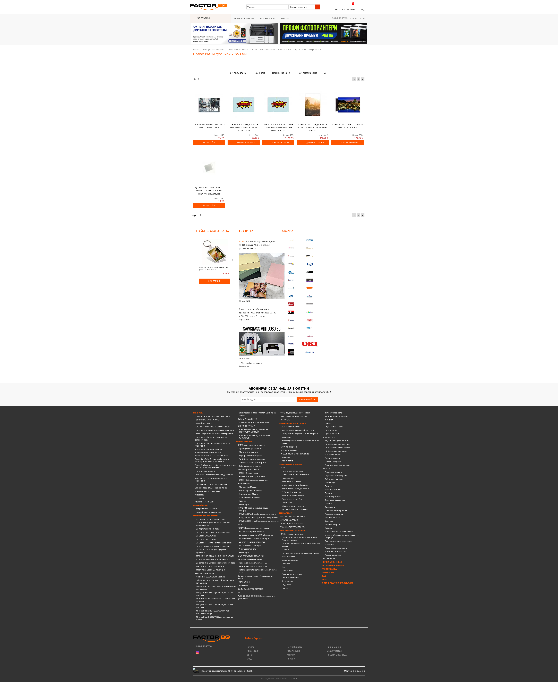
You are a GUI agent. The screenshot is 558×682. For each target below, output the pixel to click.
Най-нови (259, 72)
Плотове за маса (332, 458)
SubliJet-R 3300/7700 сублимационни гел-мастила (214, 606)
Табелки (328, 528)
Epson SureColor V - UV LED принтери (211, 455)
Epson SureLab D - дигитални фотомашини (214, 430)
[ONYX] (291, 336)
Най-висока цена (307, 72)
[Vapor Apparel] (309, 264)
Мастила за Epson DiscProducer (210, 566)
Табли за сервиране (334, 479)
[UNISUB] (309, 296)
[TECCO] (309, 288)
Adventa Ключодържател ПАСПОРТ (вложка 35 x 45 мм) (214, 268)
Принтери (198, 412)
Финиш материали (247, 549)
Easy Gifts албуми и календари (294, 509)
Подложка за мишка (334, 426)
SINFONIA (243, 585)
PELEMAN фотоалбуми (290, 492)
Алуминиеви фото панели (336, 440)
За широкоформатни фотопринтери (213, 546)
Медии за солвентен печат (250, 559)
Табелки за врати (332, 524)
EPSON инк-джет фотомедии (252, 476)
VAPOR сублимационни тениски (295, 412)
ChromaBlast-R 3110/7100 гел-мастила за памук (214, 618)
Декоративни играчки (292, 574)
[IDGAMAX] (309, 352)
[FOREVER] (291, 264)
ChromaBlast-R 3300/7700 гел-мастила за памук (257, 414)
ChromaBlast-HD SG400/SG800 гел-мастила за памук (215, 599)
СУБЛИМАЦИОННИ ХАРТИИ (251, 555)
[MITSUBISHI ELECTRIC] (291, 352)
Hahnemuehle (244, 483)
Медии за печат (244, 441)
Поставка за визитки (334, 514)
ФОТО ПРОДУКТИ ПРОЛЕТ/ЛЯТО (337, 583)
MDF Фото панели (333, 454)
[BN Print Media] (309, 280)
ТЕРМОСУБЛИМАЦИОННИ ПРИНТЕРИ (212, 416)
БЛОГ (324, 579)
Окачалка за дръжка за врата (338, 541)
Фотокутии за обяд (333, 412)
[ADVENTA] (291, 304)
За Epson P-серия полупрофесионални (213, 542)
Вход (362, 9)
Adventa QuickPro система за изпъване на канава (299, 442)
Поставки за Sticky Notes (336, 510)
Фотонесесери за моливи (336, 416)
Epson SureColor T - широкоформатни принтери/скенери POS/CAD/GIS (212, 460)
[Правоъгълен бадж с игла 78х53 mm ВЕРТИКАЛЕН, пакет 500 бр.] (313, 105)
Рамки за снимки (332, 489)
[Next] (362, 35)
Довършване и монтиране (292, 423)
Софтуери (199, 498)
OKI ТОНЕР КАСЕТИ (246, 426)
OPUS (283, 467)
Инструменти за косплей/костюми (298, 430)
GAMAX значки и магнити (238, 49)
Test (324, 576)
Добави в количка (246, 142)
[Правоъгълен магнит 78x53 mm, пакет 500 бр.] (347, 105)
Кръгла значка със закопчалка (339, 531)
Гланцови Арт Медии (248, 494)
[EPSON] (309, 240)
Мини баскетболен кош (336, 551)
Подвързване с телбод (292, 499)
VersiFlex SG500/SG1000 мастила (210, 576)
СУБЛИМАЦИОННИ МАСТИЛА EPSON (213, 559)
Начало (196, 49)
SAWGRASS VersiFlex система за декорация (214, 474)
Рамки (285, 567)
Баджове (286, 563)
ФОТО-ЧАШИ (329, 558)
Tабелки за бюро (332, 517)
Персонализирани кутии (336, 548)
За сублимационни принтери (252, 542)
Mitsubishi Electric (204, 423)
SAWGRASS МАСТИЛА (204, 573)
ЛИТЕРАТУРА (328, 572)
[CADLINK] (309, 328)
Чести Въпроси (294, 647)
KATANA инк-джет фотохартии (251, 445)
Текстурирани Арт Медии (250, 490)
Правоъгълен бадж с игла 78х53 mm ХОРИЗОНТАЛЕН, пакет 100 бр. (243, 127)
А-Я (326, 72)
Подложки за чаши (333, 472)
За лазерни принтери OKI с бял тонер (256, 535)
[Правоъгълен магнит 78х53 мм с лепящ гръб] (209, 105)
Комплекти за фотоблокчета (295, 485)
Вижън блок (287, 570)
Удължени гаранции (204, 501)
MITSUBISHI (244, 582)
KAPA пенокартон (288, 446)
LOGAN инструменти (289, 426)
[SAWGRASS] (291, 248)
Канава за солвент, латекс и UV (253, 562)
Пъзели (328, 486)
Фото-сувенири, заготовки (213, 49)
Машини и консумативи (293, 506)
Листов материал (333, 461)
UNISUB (326, 468)
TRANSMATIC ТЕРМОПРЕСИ (292, 527)
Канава (242, 501)
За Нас (250, 654)
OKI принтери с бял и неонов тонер (211, 487)
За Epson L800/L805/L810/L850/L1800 (212, 532)
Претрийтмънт (200, 505)
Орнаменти (330, 507)
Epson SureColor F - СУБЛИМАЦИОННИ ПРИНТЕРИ (212, 444)
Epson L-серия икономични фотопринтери (214, 433)
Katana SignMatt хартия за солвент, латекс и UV (258, 571)
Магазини (340, 9)
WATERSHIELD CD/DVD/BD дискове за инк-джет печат (257, 597)
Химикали (329, 419)
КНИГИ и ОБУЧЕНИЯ (332, 562)
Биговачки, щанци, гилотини (295, 474)
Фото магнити (288, 556)
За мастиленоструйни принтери (254, 538)
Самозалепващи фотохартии (252, 462)
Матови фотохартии (248, 452)
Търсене (291, 658)
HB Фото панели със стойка (337, 447)
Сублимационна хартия (250, 466)
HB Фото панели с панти (336, 451)
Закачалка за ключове (335, 500)
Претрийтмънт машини (206, 508)
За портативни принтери (207, 528)
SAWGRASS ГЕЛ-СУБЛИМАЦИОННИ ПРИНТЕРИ (211, 479)
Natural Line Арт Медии (249, 497)
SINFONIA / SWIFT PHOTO (207, 419)
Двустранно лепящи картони (293, 416)
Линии (328, 423)
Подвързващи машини (292, 471)
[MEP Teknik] (309, 336)
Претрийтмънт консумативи (208, 512)
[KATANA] (309, 248)
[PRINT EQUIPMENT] (291, 344)
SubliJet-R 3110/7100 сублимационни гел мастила (214, 593)
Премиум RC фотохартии (250, 448)
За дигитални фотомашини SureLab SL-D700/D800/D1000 (214, 524)
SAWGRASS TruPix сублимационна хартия (258, 514)
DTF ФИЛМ (285, 419)
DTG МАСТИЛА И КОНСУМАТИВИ (254, 422)
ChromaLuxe (329, 437)
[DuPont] (309, 320)
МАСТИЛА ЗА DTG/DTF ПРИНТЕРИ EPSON (215, 555)
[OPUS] (291, 312)
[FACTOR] (291, 240)
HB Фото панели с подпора (337, 444)
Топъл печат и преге (291, 481)
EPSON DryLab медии (248, 473)
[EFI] (291, 296)
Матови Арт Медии (247, 487)
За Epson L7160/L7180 (206, 535)
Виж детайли (209, 142)
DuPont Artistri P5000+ (248, 419)
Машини (286, 457)
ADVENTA (284, 549)
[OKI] (309, 344)
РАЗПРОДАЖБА (267, 18)
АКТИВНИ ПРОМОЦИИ (333, 565)
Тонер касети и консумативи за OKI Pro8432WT (255, 436)
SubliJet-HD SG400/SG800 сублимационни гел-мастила (215, 581)
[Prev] (195, 35)
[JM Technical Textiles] (309, 272)
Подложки (286, 584)
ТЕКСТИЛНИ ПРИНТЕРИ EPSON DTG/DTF (213, 426)
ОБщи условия (334, 650)
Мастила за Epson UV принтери (210, 569)
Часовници (330, 482)
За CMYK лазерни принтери (251, 531)
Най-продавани (237, 72)
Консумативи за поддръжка (207, 491)
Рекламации (253, 650)
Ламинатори (288, 478)
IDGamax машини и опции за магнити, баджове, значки (299, 538)
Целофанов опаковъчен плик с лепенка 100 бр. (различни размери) (209, 190)
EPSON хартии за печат (248, 469)
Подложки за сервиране (336, 475)
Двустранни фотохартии (250, 455)
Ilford (240, 524)
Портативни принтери (205, 471)
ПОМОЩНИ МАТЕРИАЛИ (291, 523)
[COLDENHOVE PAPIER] (291, 288)
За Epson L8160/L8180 (206, 539)
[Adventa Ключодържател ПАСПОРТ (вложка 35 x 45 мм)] (215, 252)
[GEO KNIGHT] (309, 312)
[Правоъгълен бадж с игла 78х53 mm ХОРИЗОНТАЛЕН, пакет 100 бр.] (244, 105)
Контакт (291, 654)
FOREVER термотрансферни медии (253, 528)
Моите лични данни (354, 670)
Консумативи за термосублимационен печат (255, 577)
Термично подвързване (293, 495)
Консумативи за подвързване (295, 488)
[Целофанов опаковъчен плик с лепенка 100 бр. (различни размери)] (209, 168)
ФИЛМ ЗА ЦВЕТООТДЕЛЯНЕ (250, 589)
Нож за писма (331, 430)
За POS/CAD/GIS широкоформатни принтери (212, 551)
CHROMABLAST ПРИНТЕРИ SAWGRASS (212, 484)
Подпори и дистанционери (337, 465)
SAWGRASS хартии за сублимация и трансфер (254, 509)
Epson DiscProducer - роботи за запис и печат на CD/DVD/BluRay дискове (215, 466)
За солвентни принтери (250, 545)
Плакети (328, 493)
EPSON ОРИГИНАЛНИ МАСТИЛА (210, 519)
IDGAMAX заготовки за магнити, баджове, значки (271, 49)
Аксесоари (199, 494)
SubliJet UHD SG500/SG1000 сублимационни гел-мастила (216, 587)
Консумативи (288, 460)
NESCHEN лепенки (288, 450)
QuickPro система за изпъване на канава (300, 553)
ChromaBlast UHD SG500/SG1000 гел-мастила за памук (212, 612)
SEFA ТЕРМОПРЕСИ (289, 520)
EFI (239, 592)
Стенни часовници (290, 577)
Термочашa (287, 581)
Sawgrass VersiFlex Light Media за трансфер (258, 517)
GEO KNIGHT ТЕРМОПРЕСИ (292, 516)
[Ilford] (309, 256)
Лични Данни (334, 647)
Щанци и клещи (332, 433)
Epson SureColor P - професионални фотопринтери (211, 438)
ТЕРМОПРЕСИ (285, 513)
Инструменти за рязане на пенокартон (300, 433)
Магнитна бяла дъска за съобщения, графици (341, 536)
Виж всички (244, 366)
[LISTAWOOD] (309, 304)
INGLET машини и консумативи (295, 453)
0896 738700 (339, 18)
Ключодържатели (290, 560)
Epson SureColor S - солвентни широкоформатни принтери (208, 450)
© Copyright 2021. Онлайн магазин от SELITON (279, 679)
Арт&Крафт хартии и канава (252, 459)
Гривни (328, 503)
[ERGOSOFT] (291, 328)
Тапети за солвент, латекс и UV (253, 566)
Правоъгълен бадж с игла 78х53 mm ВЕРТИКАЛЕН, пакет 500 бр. (313, 127)
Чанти (285, 588)
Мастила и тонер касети (205, 515)
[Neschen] (291, 272)
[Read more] (257, 276)
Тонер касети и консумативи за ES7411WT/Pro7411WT (253, 430)
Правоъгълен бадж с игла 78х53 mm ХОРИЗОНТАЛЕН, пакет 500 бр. (278, 127)
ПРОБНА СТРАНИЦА (337, 654)
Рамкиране (285, 437)
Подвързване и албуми (290, 464)
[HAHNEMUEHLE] (291, 256)
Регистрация (293, 650)
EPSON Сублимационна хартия (253, 480)
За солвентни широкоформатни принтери (215, 562)
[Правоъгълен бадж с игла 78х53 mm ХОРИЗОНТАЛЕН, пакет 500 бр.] (278, 105)
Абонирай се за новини (251, 363)
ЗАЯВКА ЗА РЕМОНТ (244, 18)
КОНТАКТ (285, 18)
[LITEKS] (291, 280)
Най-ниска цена (281, 72)
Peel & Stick (287, 502)
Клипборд (329, 544)
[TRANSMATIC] (291, 320)
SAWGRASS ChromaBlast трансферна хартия (259, 521)
